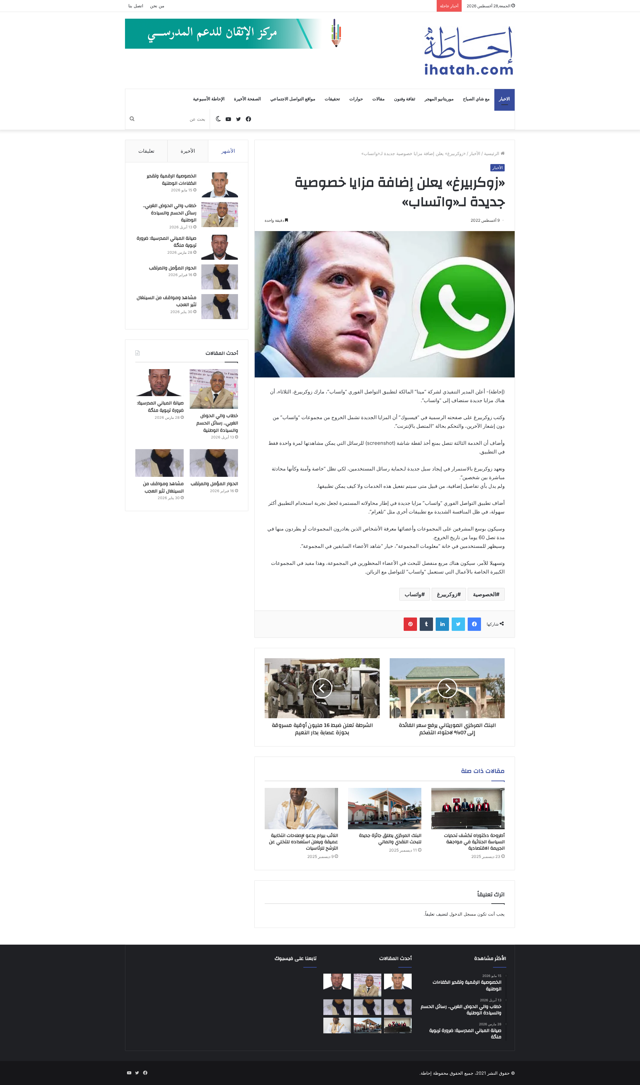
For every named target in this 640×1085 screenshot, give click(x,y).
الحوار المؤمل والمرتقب (172, 268)
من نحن (157, 5)
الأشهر (228, 151)
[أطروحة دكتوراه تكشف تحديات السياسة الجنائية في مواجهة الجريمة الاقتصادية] (468, 808)
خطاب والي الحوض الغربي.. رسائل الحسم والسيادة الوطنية (169, 212)
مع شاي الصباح (476, 99)
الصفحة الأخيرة (247, 99)
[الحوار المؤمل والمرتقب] (219, 276)
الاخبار (504, 99)
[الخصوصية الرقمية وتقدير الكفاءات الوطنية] (219, 184)
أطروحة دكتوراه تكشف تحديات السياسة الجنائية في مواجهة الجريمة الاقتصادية (474, 842)
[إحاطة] (468, 50)
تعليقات (146, 151)
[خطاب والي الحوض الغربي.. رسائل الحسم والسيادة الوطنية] (219, 214)
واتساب (413, 594)
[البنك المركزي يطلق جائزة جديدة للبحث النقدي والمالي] (384, 808)
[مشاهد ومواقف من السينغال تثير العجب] (219, 306)
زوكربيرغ (447, 594)
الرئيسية (492, 153)
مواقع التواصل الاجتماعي (292, 99)
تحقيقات (332, 99)
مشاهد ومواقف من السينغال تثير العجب (166, 301)
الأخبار (474, 153)
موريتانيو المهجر (439, 99)
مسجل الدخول (462, 914)
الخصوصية (484, 594)
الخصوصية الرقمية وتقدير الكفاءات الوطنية (171, 180)
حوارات (356, 99)
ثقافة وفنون (404, 99)
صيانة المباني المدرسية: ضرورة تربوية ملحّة (166, 242)
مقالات (378, 99)
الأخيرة (188, 151)
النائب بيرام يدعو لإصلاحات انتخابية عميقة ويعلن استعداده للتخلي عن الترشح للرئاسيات (303, 842)
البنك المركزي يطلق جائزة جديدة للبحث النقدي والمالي (390, 838)
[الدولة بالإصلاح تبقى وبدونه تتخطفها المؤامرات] (337, 1007)
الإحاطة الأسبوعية (209, 99)
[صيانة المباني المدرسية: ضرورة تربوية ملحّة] (219, 247)
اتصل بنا (135, 5)
